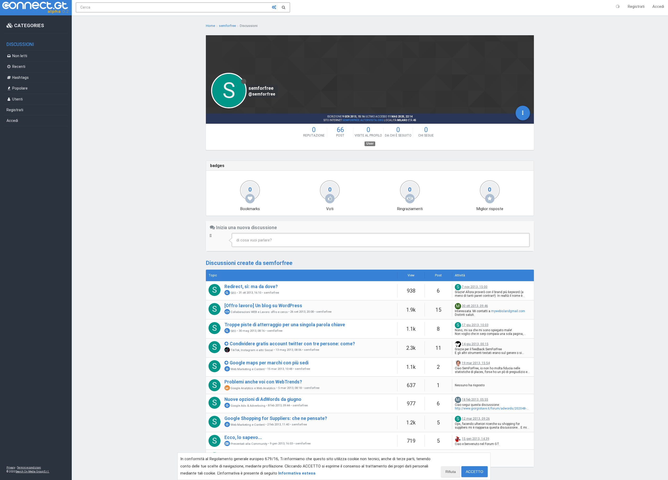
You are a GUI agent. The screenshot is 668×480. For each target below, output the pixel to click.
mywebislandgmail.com (508, 311)
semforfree (271, 292)
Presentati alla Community (248, 443)
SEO (233, 292)
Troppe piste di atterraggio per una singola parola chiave (284, 324)
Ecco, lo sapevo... (243, 437)
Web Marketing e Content (247, 369)
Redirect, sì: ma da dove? (251, 286)
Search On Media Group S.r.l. (32, 471)
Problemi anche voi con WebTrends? (263, 381)
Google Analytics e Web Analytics (253, 388)
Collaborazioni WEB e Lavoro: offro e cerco (259, 311)
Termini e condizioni (29, 467)
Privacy (11, 467)
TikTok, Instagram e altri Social (251, 350)
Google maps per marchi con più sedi (269, 362)
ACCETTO (474, 472)
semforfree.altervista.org (362, 120)
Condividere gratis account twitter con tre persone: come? (292, 343)
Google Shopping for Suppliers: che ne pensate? (275, 418)
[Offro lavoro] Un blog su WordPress (263, 305)
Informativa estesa (296, 473)
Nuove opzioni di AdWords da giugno (262, 399)
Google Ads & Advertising (247, 405)
